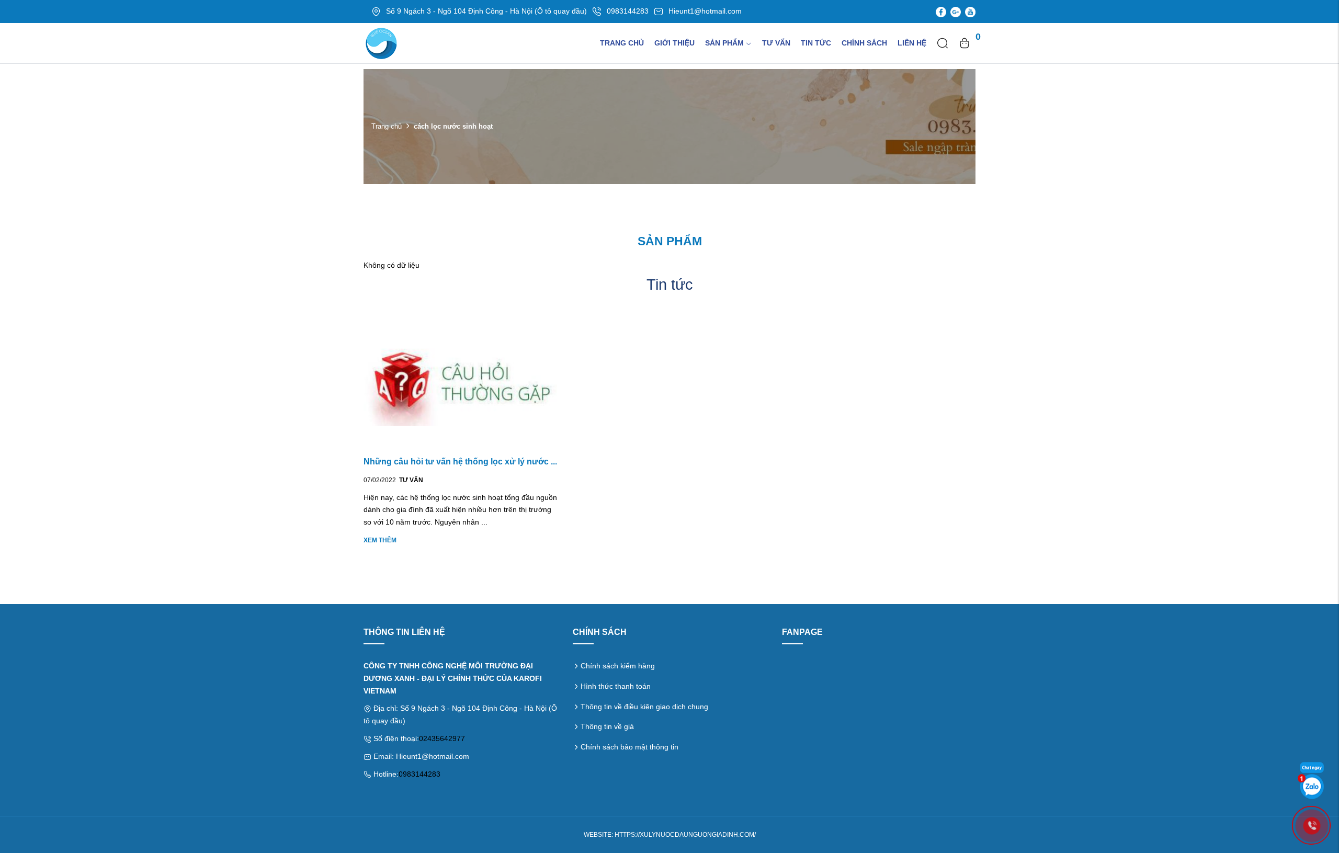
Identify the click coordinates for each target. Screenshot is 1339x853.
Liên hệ (912, 43)
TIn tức (816, 43)
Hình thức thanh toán (616, 686)
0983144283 (419, 774)
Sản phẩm (724, 43)
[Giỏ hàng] (964, 43)
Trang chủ (622, 43)
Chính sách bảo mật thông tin (629, 747)
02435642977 (442, 738)
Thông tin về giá (607, 726)
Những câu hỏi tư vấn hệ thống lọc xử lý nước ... (460, 461)
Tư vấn (776, 43)
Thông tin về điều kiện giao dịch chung (644, 706)
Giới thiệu (674, 43)
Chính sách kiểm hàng (618, 666)
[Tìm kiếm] (943, 43)
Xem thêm (380, 540)
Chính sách (864, 43)
